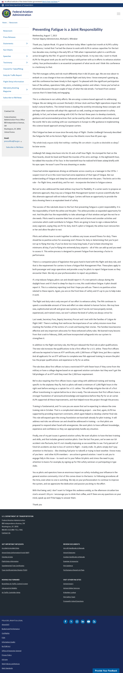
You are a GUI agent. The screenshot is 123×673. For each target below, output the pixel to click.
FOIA (3, 637)
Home (4, 22)
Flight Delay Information (13, 81)
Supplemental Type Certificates (13, 566)
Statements (8, 43)
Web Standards (7, 668)
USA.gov (5, 659)
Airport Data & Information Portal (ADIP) (15, 552)
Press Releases (9, 37)
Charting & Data (7, 557)
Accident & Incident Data (10, 548)
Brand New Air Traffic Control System (15, 584)
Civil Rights (5, 633)
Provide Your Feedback (106, 670)
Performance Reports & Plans (73, 570)
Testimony (7, 62)
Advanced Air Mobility (9, 588)
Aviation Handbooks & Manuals (74, 557)
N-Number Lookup (69, 592)
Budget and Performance (11, 629)
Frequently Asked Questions (73, 601)
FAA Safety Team (69, 597)
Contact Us (6, 533)
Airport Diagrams (69, 552)
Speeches (7, 56)
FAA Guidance (68, 566)
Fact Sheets (8, 50)
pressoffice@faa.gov (12, 141)
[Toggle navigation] (118, 13)
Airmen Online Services (71, 588)
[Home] (17, 14)
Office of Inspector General (11, 651)
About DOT (5, 624)
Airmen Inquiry (68, 584)
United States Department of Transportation (19, 5)
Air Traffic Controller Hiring (11, 592)
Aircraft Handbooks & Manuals (73, 548)
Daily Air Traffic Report (12, 75)
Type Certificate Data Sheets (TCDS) (14, 570)
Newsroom (13, 22)
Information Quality (8, 642)
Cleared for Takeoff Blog (13, 69)
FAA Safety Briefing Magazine (11, 89)
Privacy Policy (7, 655)
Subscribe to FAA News (12, 97)
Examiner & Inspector (70, 561)
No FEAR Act (6, 646)
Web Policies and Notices (11, 664)
